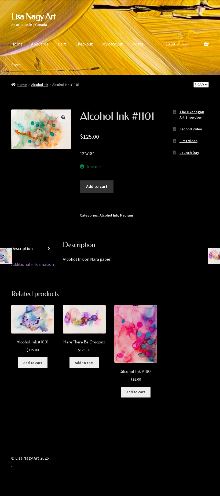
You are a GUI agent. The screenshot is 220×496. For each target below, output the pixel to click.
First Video (188, 140)
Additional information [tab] (32, 264)
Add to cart (97, 186)
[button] (63, 117)
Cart (62, 44)
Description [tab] (22, 248)
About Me (40, 44)
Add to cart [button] (32, 362)
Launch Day (189, 152)
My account (112, 44)
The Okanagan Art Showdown (191, 114)
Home (17, 44)
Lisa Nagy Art (33, 16)
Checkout (84, 44)
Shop (16, 64)
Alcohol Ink (39, 84)
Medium (126, 215)
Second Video (190, 129)
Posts (137, 44)
